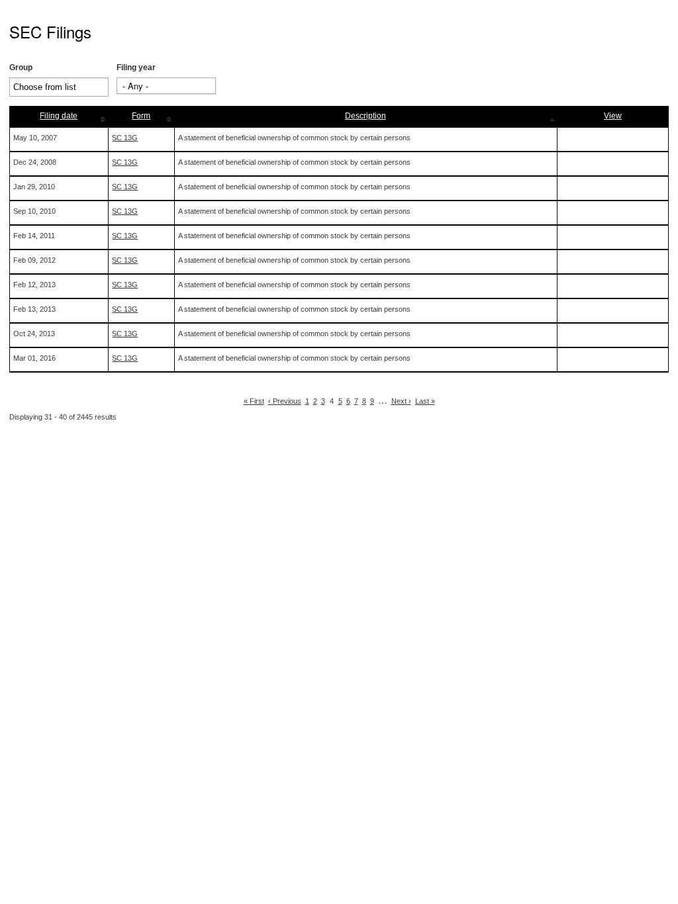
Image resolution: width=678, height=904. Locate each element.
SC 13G (125, 138)
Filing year (136, 67)
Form (141, 115)
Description (365, 115)
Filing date (58, 115)
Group (20, 67)
